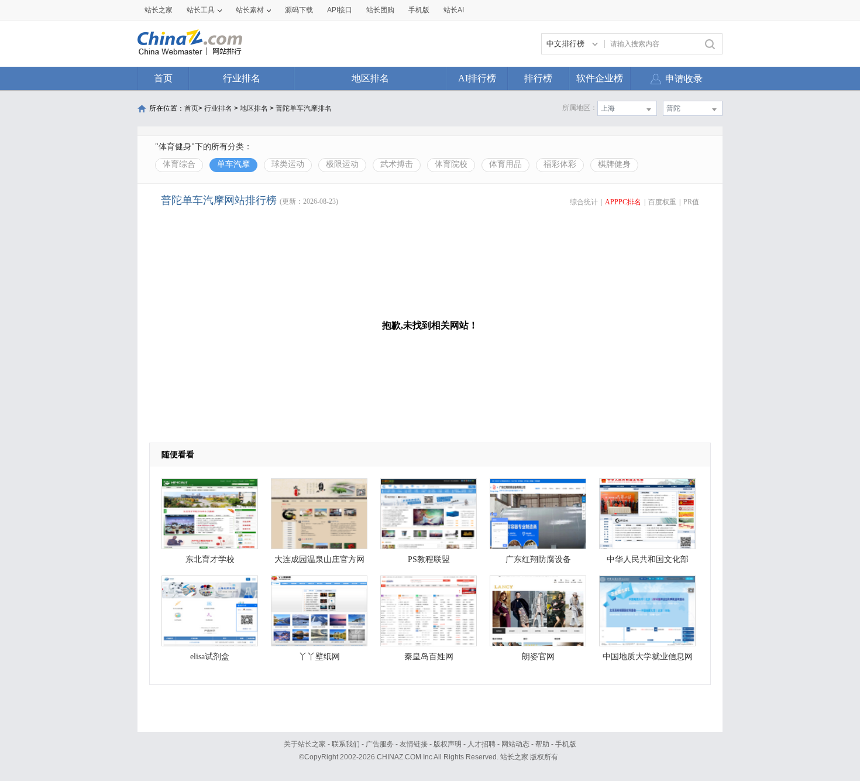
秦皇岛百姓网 (428, 656)
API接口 (339, 10)
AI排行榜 (477, 78)
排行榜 (538, 78)
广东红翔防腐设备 (538, 559)
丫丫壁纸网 (319, 656)
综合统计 (584, 202)
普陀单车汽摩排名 (304, 108)
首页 (163, 78)
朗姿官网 (538, 656)
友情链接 (414, 744)
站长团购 (380, 10)
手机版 (565, 744)
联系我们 (346, 744)
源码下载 (299, 10)
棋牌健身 (614, 164)
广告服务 (380, 744)
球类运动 (287, 164)
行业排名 (241, 78)
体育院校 (451, 164)
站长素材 (250, 10)
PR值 (691, 202)
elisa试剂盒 (209, 656)
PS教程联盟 (429, 559)
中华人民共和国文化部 (648, 559)
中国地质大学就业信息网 (648, 656)
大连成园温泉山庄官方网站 (319, 562)
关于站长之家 (305, 744)
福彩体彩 (559, 164)
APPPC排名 (623, 202)
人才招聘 (481, 744)
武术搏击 (396, 164)
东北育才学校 (210, 559)
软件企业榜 (599, 78)
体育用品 (505, 164)
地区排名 (370, 78)
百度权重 (662, 202)
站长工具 (201, 10)
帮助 (542, 744)
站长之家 (159, 10)
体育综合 (179, 164)
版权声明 (448, 744)
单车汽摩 (233, 164)
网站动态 (515, 744)
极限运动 (342, 164)
